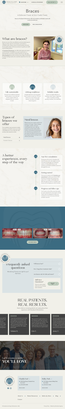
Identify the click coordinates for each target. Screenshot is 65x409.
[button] (23, 2)
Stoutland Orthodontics (9, 50)
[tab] (11, 137)
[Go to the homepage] (9, 381)
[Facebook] (8, 388)
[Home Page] (9, 2)
